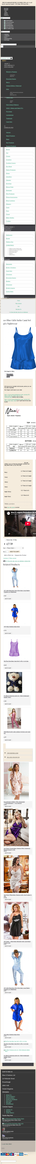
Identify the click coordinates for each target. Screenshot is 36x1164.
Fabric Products (11, 170)
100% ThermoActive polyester (16, 92)
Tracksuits (9, 118)
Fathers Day (9, 242)
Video (8, 377)
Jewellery (9, 177)
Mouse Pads (9, 187)
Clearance (9, 284)
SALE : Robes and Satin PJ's (14, 108)
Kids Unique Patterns (12, 105)
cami (16, 561)
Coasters (8, 159)
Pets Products (10, 194)
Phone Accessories (11, 197)
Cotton (11, 93)
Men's (8, 82)
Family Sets (9, 97)
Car (7, 153)
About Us (8, 1095)
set (18, 561)
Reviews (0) (10, 375)
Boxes (8, 149)
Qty (4, 551)
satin (13, 561)
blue (9, 561)
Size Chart (9, 1101)
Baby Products (10, 136)
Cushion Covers (11, 163)
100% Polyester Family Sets (16, 249)
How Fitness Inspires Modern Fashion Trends (11, 1120)
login (8, 507)
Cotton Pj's (12, 74)
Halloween (9, 235)
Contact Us (9, 1109)
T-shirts (8, 221)
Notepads (9, 190)
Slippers (8, 204)
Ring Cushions (10, 200)
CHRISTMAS (10, 245)
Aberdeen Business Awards (7, 1131)
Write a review (12, 558)
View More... (12, 254)
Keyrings (8, 183)
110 (6, 561)
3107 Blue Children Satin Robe (12, 626)
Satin (11, 102)
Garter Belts (9, 291)
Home (8, 173)
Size (4, 548)
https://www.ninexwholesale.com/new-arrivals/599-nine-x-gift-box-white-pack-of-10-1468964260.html (17, 396)
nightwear (21, 561)
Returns (8, 1111)
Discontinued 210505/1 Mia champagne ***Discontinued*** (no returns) (14, 802)
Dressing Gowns (11, 79)
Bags (7, 139)
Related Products (13, 757)
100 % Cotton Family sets (15, 248)
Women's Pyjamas (11, 72)
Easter (8, 238)
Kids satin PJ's (13, 94)
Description (10, 374)
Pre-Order (9, 111)
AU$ (6, 34)
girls (11, 561)
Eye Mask (9, 166)
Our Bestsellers (12, 753)
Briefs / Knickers (11, 267)
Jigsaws (8, 180)
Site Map (8, 1102)
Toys (7, 211)
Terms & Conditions (11, 1099)
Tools (7, 207)
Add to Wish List (8, 555)
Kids (7, 89)
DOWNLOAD (9, 1104)
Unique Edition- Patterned (13, 86)
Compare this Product (20, 555)
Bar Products (10, 142)
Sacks (11, 253)
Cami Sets (9, 122)
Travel (8, 214)
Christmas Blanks (14, 250)
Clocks (8, 156)
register (13, 507)
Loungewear (9, 115)
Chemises (9, 274)
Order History (10, 1112)
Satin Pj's (12, 76)
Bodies (8, 281)
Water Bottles (10, 218)
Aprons (8, 132)
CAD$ (6, 35)
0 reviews (5, 558)
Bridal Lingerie (10, 288)
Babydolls (9, 264)
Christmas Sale (13, 252)
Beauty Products (11, 146)
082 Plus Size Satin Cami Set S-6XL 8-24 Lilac (16, 661)
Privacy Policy (10, 1098)
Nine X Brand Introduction (7, 1137)
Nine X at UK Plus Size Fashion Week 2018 (11, 1125)
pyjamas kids (27, 561)
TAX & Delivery (10, 1096)
